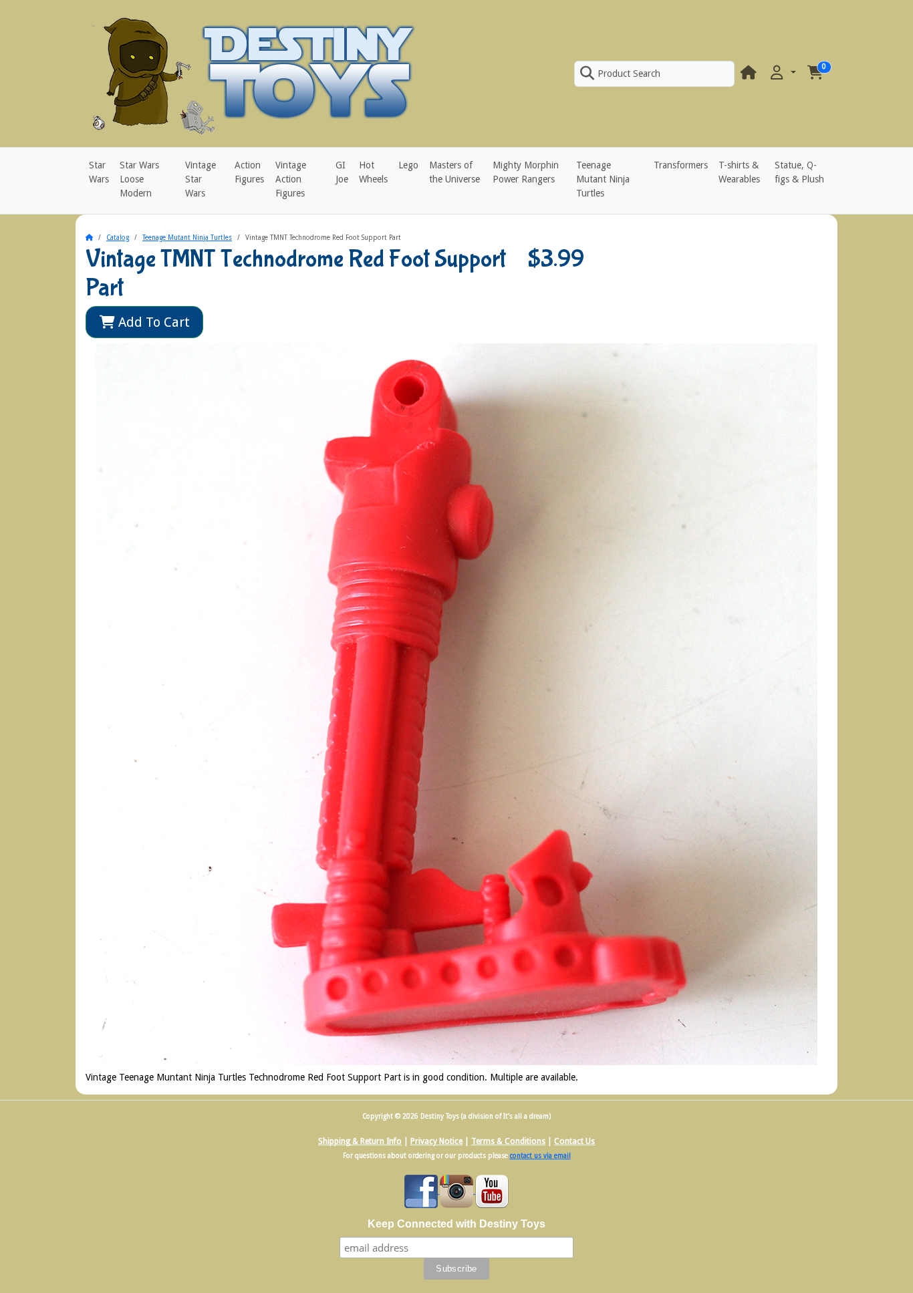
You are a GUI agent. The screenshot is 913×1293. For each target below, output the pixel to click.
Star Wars (99, 172)
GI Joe (342, 172)
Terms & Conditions (508, 1141)
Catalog (117, 237)
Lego (408, 165)
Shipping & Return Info (360, 1141)
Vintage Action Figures (290, 179)
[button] (782, 73)
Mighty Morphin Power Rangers (526, 172)
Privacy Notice (436, 1141)
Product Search (629, 73)
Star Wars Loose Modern (139, 179)
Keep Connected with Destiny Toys (456, 1224)
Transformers (681, 165)
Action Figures (249, 172)
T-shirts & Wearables (739, 172)
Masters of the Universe (454, 172)
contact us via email (540, 1155)
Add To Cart (152, 322)
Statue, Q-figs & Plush (799, 172)
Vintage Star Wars (200, 179)
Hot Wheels (373, 172)
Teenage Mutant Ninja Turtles (603, 179)
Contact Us (574, 1141)
